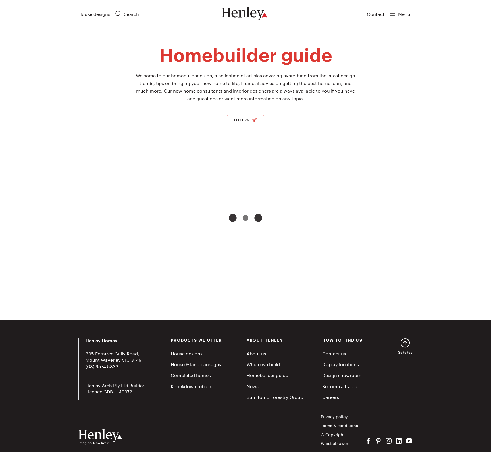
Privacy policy (334, 416)
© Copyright (333, 434)
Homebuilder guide (267, 374)
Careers (330, 396)
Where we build (263, 363)
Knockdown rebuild (192, 385)
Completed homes (191, 374)
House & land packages (196, 363)
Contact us (334, 353)
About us (256, 353)
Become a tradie (339, 385)
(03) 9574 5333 (102, 365)
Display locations (340, 363)
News (253, 385)
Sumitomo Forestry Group (275, 396)
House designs (94, 13)
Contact (375, 13)
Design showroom (341, 374)
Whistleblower (334, 443)
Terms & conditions (339, 425)
